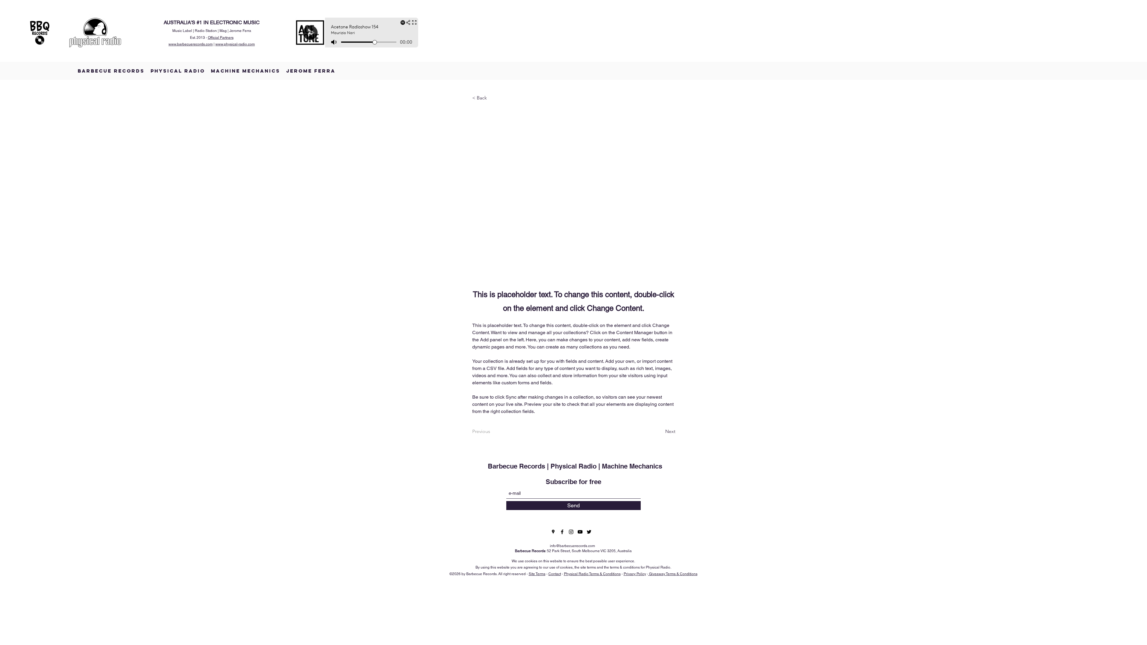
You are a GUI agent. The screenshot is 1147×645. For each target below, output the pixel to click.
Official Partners (221, 38)
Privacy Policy (635, 574)
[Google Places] (553, 532)
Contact (554, 574)
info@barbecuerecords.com (572, 546)
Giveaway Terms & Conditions (672, 574)
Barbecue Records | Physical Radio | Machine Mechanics (575, 466)
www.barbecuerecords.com (190, 44)
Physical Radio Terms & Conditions (592, 574)
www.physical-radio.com (235, 44)
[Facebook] (562, 532)
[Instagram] (571, 532)
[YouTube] (580, 532)
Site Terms (537, 574)
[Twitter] (589, 532)
